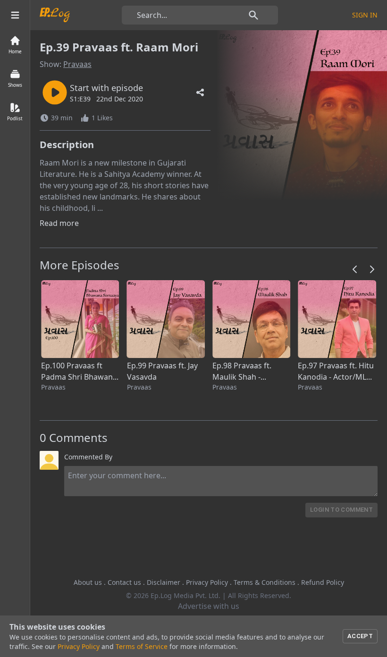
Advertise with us (208, 606)
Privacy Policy (207, 582)
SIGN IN (365, 14)
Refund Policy (322, 582)
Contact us (124, 582)
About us (88, 582)
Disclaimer (163, 582)
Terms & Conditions (264, 582)
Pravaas (77, 64)
